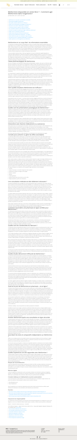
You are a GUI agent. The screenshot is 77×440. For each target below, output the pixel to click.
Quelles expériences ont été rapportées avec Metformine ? (19, 38)
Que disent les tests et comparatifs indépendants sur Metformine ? (21, 37)
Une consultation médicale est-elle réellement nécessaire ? (19, 28)
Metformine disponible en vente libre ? (16, 413)
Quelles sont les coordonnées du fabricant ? (17, 31)
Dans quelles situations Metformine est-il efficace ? (18, 22)
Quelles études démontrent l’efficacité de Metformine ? (19, 33)
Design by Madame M (43, 438)
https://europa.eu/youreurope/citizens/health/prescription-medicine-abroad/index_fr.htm (25, 396)
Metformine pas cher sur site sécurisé (16, 416)
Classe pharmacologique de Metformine (16, 21)
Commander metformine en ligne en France (17, 411)
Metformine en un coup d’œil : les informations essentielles (19, 19)
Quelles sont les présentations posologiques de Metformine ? (20, 24)
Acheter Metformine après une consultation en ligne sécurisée (20, 35)
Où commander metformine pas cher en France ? (18, 410)
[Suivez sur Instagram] (37, 437)
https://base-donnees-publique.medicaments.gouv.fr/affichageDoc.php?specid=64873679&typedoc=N (27, 391)
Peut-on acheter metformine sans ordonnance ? (17, 408)
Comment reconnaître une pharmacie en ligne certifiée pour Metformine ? (22, 30)
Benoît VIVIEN (18, 407)
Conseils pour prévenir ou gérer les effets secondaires (18, 27)
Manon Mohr (11, 15)
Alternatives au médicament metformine (16, 414)
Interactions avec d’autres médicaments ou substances (19, 25)
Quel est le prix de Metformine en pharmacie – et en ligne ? (19, 34)
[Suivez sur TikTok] (40, 437)
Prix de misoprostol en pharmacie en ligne (16, 417)
